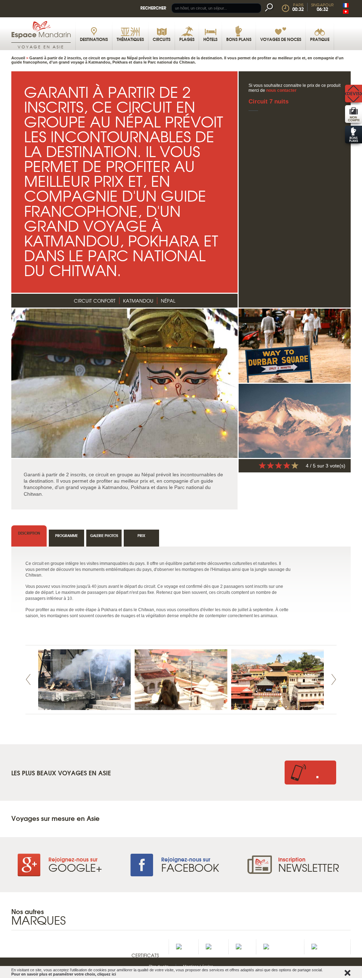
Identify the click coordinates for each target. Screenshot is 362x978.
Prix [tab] (141, 535)
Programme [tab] (66, 535)
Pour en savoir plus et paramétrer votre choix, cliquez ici (63, 974)
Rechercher (153, 7)
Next (333, 679)
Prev (28, 679)
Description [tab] (29, 533)
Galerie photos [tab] (104, 535)
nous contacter (281, 90)
